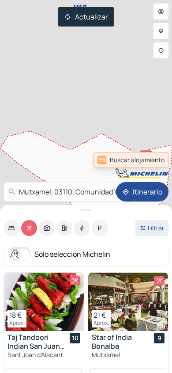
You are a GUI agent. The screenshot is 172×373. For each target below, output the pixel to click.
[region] (44, 302)
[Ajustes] (160, 31)
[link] (130, 160)
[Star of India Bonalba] (128, 302)
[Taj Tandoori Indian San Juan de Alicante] (44, 302)
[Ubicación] (160, 50)
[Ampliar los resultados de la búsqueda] (86, 210)
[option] (11, 228)
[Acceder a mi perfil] (160, 11)
